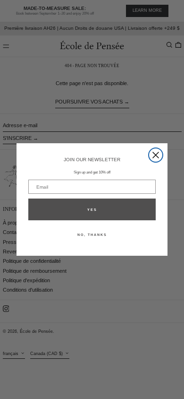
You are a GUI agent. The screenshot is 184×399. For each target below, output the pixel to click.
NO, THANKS (92, 234)
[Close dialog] (156, 155)
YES (92, 209)
